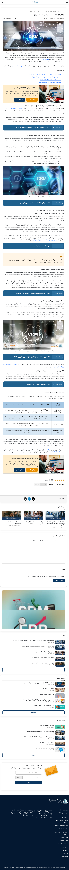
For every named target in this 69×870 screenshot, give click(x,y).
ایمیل (63, 569)
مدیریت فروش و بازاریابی (55, 11)
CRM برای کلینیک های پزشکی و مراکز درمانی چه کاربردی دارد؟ (32, 357)
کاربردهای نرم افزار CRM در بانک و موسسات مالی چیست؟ (33, 127)
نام (64, 562)
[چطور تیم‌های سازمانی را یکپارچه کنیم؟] (33, 515)
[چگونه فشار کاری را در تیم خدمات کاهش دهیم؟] (11, 515)
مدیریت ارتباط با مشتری (18, 66)
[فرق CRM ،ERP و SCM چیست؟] (60, 744)
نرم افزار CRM (32, 99)
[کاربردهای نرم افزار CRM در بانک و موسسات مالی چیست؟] (60, 732)
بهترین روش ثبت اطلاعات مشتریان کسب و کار (45, 240)
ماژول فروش (64, 837)
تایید (29, 782)
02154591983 (56, 452)
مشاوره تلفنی (19, 99)
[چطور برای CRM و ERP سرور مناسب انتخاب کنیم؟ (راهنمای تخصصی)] (60, 647)
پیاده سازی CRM (63, 810)
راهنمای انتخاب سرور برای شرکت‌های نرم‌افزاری (43, 657)
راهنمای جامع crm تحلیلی (48, 689)
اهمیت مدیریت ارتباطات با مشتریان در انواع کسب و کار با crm (45, 74)
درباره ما (65, 853)
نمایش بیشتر (33, 670)
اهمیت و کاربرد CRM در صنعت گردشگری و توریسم (35, 203)
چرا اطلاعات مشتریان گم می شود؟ (40, 246)
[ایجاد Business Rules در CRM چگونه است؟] (60, 707)
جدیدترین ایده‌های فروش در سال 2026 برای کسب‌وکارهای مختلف (38, 700)
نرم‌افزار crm (46, 59)
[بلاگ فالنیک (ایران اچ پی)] (34, 2)
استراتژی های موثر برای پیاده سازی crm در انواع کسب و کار (46, 77)
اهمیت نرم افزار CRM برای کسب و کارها (38, 384)
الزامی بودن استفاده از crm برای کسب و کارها (50, 82)
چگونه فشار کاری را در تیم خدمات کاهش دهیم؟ (13, 522)
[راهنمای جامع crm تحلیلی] (60, 690)
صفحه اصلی (64, 848)
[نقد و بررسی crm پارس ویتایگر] (60, 695)
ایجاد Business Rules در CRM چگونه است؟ (43, 705)
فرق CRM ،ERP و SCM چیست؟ (46, 742)
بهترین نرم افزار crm (16, 109)
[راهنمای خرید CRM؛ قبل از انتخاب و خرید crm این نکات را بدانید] (60, 684)
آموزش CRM (64, 817)
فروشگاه (65, 850)
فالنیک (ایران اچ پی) (10, 867)
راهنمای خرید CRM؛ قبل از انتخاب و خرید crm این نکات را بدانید (38, 683)
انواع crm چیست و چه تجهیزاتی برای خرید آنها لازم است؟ (33, 293)
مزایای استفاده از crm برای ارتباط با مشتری (50, 80)
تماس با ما (64, 856)
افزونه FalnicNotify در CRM (47, 725)
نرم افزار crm (48, 450)
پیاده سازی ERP (63, 813)
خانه (62, 11)
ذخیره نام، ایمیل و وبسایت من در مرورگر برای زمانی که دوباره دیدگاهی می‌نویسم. (46, 576)
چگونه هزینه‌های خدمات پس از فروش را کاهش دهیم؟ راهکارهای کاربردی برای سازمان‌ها (55, 523)
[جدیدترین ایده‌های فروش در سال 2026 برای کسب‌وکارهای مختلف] (60, 701)
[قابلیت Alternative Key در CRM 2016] (60, 749)
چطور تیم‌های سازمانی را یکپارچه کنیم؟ (33, 522)
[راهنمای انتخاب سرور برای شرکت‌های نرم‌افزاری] (60, 659)
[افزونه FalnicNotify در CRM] (60, 727)
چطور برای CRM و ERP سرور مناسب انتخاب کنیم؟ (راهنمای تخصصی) (37, 646)
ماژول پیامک (64, 840)
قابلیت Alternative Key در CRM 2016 (44, 748)
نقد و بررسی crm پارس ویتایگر (47, 694)
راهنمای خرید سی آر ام (62, 828)
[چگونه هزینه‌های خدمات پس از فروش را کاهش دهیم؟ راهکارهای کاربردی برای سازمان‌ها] (55, 515)
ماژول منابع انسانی (62, 843)
